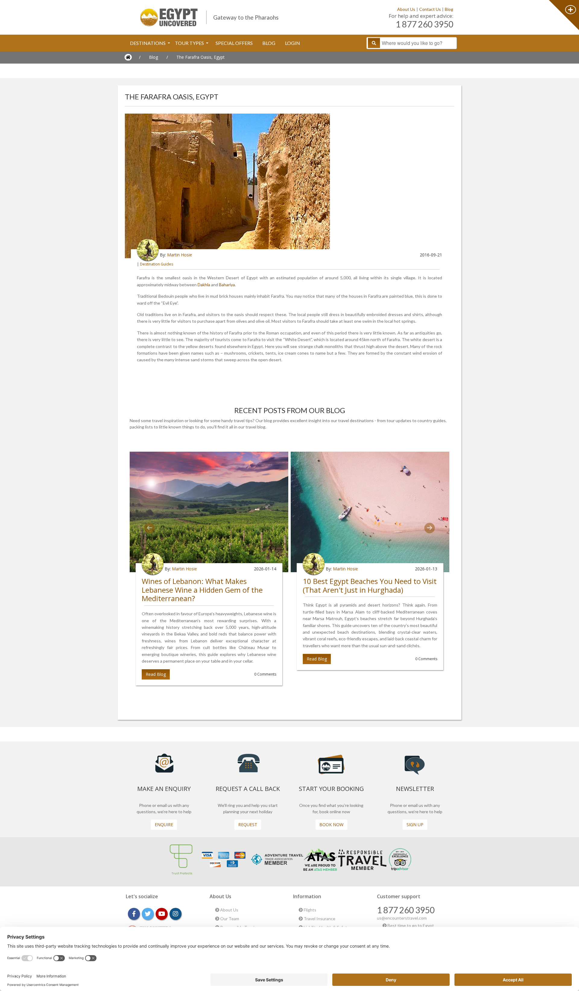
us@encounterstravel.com (402, 917)
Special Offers (234, 43)
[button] (149, 528)
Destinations (148, 43)
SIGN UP (415, 824)
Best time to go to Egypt (410, 925)
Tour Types (190, 43)
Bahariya (227, 284)
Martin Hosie (179, 255)
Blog (449, 9)
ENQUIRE (164, 824)
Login (292, 43)
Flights (309, 909)
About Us (406, 9)
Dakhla (204, 284)
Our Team (229, 918)
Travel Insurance (319, 918)
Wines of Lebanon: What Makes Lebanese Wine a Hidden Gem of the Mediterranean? (202, 590)
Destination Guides (156, 264)
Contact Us (430, 9)
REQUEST (247, 824)
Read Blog (156, 674)
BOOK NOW (331, 824)
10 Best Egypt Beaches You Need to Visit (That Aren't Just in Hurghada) (370, 585)
